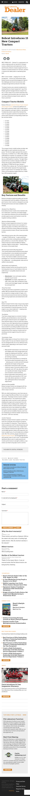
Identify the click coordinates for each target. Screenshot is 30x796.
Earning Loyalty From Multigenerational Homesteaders (14, 622)
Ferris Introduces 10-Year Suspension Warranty (11, 685)
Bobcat (7, 53)
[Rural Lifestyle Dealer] (6, 609)
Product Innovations (6, 51)
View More (6, 626)
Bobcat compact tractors (8, 435)
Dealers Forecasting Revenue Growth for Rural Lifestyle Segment (15, 618)
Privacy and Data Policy (20, 782)
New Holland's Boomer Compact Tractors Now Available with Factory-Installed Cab (14, 476)
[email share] (4, 58)
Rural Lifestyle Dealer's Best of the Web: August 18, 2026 (15, 576)
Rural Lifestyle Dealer (18, 604)
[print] (8, 58)
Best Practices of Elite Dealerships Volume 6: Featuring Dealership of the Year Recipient (15, 639)
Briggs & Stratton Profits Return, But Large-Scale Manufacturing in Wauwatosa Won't (15, 593)
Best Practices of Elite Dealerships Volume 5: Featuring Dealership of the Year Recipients (15, 644)
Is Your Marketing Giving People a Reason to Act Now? (15, 580)
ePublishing (11, 790)
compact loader (8, 460)
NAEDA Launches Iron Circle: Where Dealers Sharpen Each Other (15, 584)
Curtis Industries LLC (20, 754)
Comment (5, 510)
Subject (4, 504)
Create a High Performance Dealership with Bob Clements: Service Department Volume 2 (13, 655)
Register (21, 2)
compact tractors (20, 460)
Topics (6, 2)
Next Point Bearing (10, 737)
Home (17, 791)
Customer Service (21, 786)
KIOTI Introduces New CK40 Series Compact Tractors (13, 471)
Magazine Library (20, 789)
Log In (15, 2)
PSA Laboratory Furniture (13, 719)
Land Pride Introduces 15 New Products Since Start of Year (14, 467)
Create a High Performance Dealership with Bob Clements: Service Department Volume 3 (13, 649)
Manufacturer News (21, 49)
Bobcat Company (13, 458)
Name (4, 491)
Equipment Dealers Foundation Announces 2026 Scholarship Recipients (13, 588)
